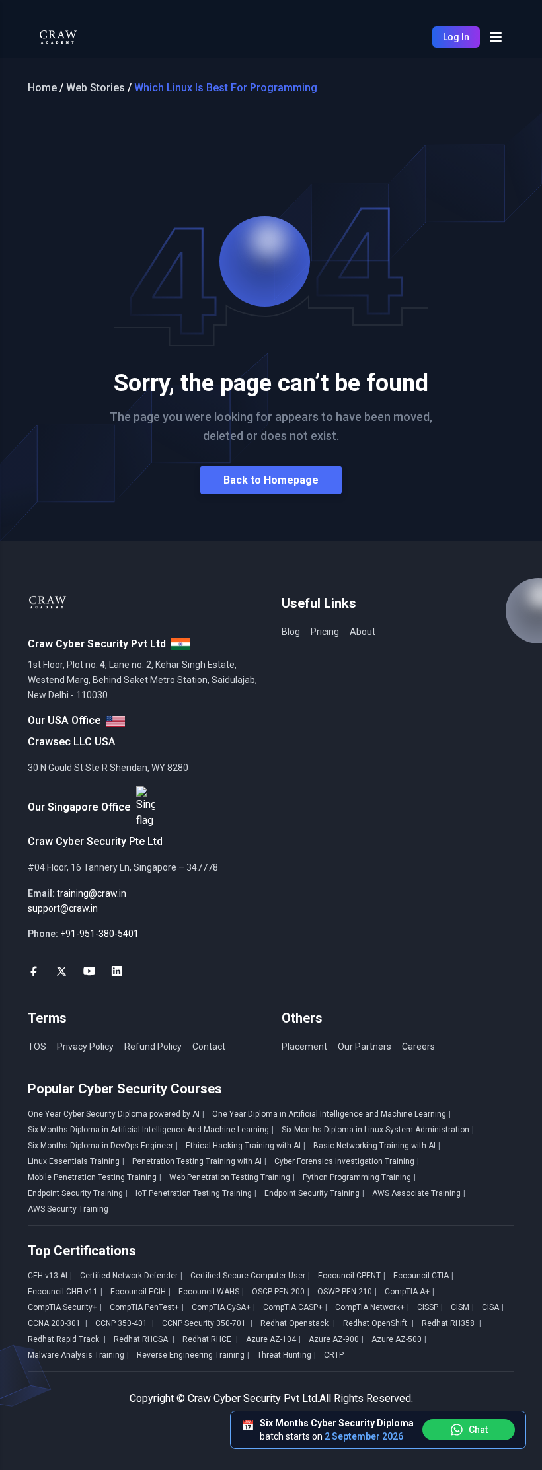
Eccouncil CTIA (423, 1275)
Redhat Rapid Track (67, 1339)
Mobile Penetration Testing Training (94, 1177)
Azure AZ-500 (398, 1339)
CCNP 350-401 (124, 1323)
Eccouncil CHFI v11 (65, 1291)
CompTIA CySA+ (223, 1307)
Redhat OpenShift (378, 1323)
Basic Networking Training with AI (376, 1145)
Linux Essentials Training (76, 1161)
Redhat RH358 (451, 1323)
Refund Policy (153, 1046)
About (362, 631)
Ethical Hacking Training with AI (245, 1145)
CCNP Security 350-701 (207, 1323)
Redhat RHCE (210, 1339)
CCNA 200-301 (57, 1323)
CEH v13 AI (50, 1275)
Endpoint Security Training (78, 1193)
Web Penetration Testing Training (232, 1177)
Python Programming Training (359, 1177)
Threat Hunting (286, 1355)
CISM (462, 1307)
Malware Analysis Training (78, 1355)
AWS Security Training (68, 1209)
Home (42, 87)
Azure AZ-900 (336, 1339)
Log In (456, 37)
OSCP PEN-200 (280, 1291)
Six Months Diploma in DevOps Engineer (103, 1145)
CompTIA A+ (409, 1291)
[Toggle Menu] (496, 37)
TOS (37, 1046)
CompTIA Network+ (372, 1307)
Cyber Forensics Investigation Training (346, 1161)
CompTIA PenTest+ (147, 1307)
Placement (304, 1046)
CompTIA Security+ (65, 1307)
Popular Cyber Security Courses (125, 1089)
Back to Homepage (271, 480)
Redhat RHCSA (144, 1339)
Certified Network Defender (131, 1275)
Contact (208, 1046)
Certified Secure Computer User (250, 1275)
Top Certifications (82, 1251)
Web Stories (95, 87)
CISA (493, 1307)
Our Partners (364, 1046)
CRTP (334, 1355)
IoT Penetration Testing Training (196, 1193)
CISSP (430, 1307)
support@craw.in (63, 908)
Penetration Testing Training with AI (199, 1161)
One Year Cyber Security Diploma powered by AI (116, 1114)
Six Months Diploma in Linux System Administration (378, 1129)
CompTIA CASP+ (295, 1307)
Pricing (325, 631)
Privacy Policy (85, 1046)
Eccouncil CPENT (351, 1275)
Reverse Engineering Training (193, 1355)
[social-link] (34, 971)
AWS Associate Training (418, 1193)
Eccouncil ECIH (140, 1291)
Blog (291, 631)
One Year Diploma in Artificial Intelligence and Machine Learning (331, 1114)
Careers (418, 1046)
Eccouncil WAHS (211, 1291)
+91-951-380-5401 (99, 933)
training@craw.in (91, 893)
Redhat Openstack (297, 1323)
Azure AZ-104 (273, 1339)
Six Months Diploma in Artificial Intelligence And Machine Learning (151, 1129)
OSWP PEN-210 (347, 1291)
